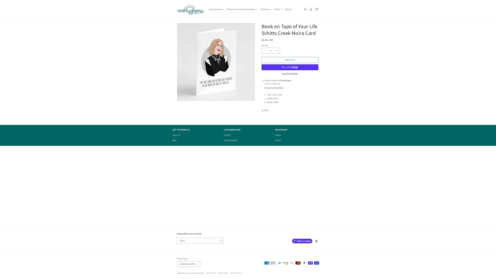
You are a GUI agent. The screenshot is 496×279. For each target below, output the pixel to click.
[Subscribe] (220, 241)
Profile (278, 140)
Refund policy (211, 273)
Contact (227, 135)
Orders (278, 135)
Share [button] (266, 110)
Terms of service (235, 273)
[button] (216, 9)
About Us (176, 135)
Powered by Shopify (197, 273)
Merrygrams (186, 273)
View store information (274, 87)
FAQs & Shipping (230, 140)
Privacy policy (223, 273)
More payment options (290, 73)
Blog (174, 140)
